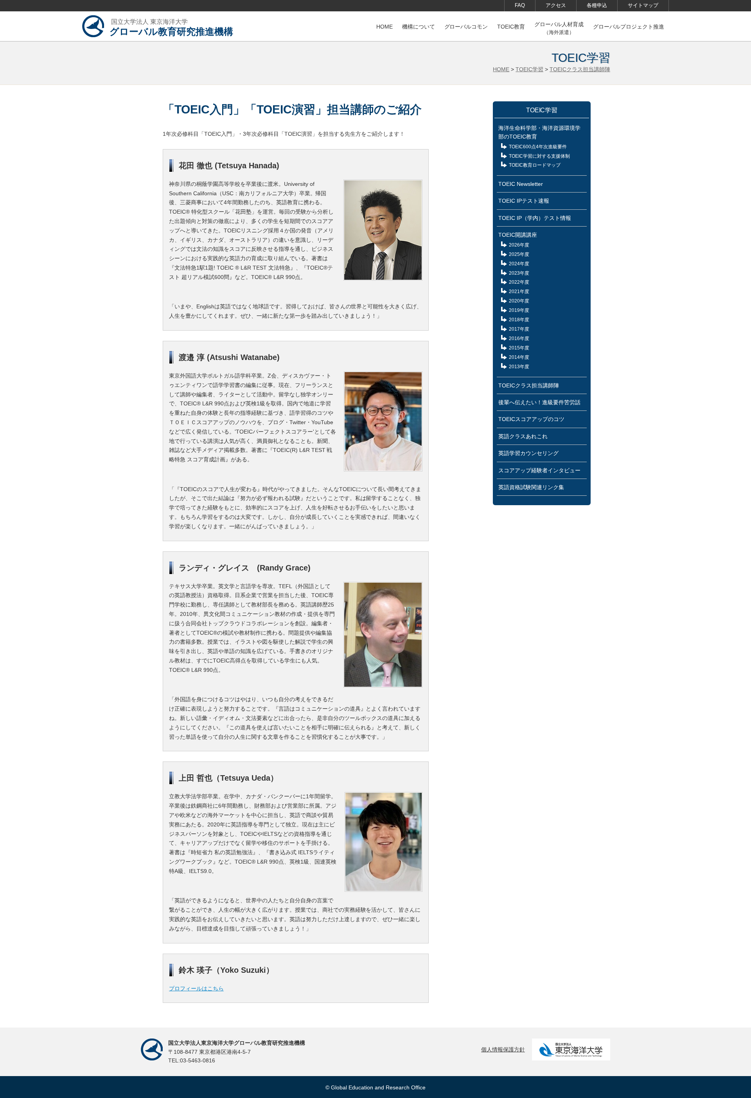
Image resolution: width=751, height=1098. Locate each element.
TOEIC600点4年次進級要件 (538, 146)
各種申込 (597, 5)
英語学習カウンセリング (528, 453)
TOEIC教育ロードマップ (535, 165)
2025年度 (519, 254)
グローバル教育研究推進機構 (171, 27)
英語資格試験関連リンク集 (531, 487)
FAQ (520, 5)
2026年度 (519, 245)
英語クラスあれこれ (523, 436)
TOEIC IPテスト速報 (523, 201)
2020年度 (519, 301)
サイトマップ (643, 5)
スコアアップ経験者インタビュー (539, 470)
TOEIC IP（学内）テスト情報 (534, 218)
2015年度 (519, 348)
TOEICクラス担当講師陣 (580, 69)
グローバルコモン (466, 26)
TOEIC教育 (511, 26)
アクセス (556, 5)
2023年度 (519, 273)
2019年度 (519, 310)
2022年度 (519, 282)
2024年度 (519, 263)
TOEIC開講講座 (517, 235)
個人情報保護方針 (503, 1049)
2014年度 (519, 357)
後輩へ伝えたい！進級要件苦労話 (539, 402)
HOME (384, 26)
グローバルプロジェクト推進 (628, 26)
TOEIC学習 (529, 69)
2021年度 (519, 291)
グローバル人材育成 (559, 28)
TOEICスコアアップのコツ (531, 419)
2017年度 (519, 329)
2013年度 (519, 366)
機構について (418, 26)
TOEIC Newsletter (520, 184)
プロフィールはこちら (196, 988)
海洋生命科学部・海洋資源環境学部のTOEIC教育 (539, 132)
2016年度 (519, 338)
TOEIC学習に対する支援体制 (539, 156)
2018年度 (519, 319)
